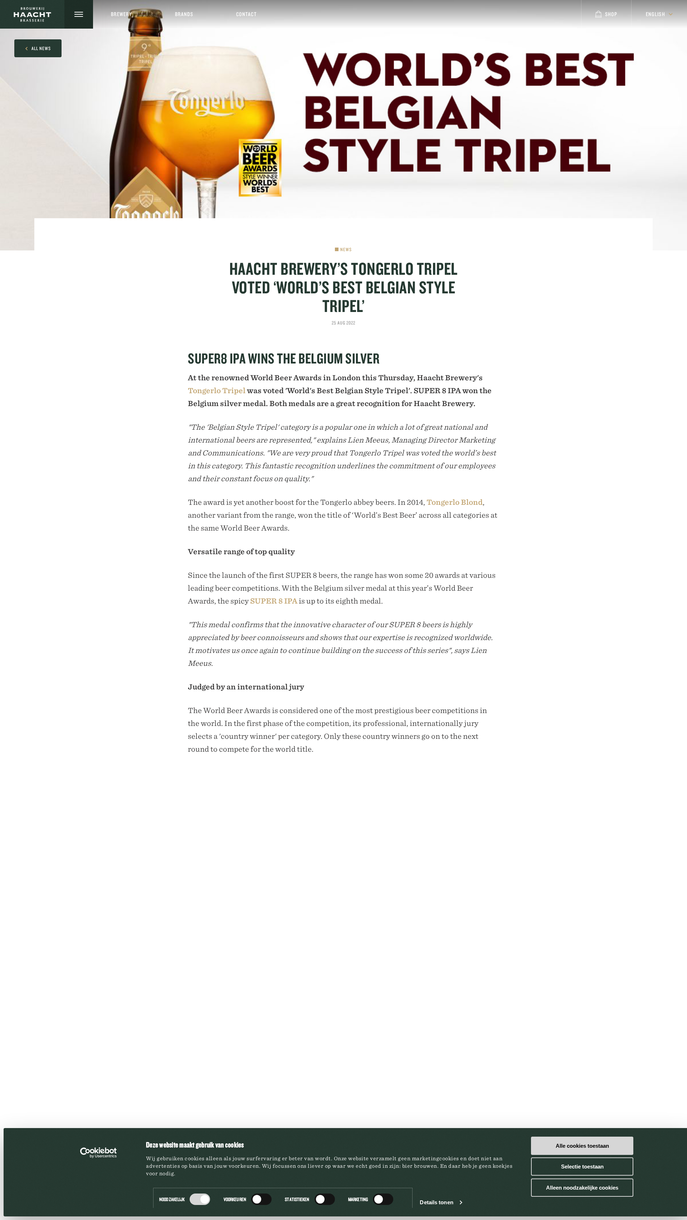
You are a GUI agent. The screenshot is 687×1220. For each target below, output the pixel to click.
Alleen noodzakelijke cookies (582, 1188)
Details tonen (436, 1202)
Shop (611, 14)
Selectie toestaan (582, 1166)
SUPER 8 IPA (273, 601)
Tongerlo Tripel (216, 390)
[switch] (261, 1199)
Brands (184, 14)
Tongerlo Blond (455, 502)
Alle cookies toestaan (582, 1146)
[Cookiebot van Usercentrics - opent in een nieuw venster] (98, 1152)
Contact (246, 14)
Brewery (121, 14)
